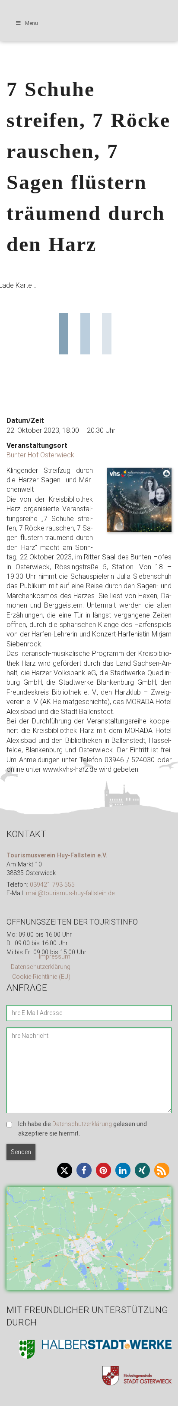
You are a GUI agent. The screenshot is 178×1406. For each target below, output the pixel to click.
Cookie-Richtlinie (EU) (41, 977)
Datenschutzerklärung (40, 967)
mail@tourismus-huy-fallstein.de (70, 893)
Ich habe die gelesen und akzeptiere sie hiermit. (82, 1128)
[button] (64, 1170)
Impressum (54, 956)
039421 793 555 (52, 884)
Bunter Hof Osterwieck (40, 455)
